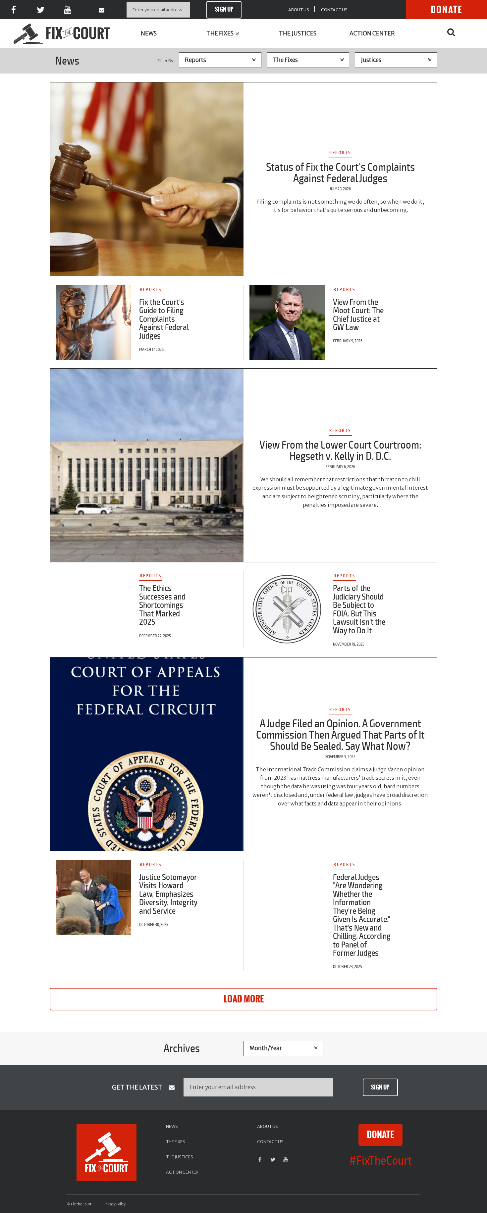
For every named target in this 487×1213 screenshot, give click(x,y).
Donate (446, 9)
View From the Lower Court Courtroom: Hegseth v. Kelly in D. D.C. (340, 450)
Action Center (372, 33)
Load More (244, 999)
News (149, 33)
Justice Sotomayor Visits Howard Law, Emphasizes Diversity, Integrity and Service (168, 894)
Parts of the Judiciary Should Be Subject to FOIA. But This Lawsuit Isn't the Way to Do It (359, 609)
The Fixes (220, 33)
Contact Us (334, 9)
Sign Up (224, 9)
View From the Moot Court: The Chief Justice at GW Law (358, 315)
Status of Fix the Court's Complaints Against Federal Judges (340, 172)
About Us (298, 9)
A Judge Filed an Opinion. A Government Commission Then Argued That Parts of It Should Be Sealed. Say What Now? (340, 735)
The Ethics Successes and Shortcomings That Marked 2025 (162, 605)
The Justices (297, 33)
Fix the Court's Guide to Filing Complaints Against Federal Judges (164, 319)
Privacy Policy (114, 1204)
